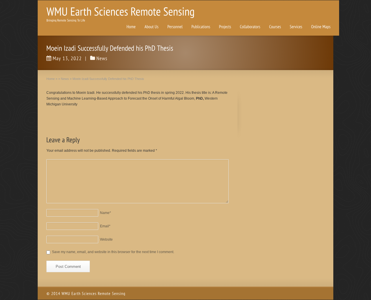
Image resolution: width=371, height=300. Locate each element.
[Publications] (200, 27)
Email (105, 226)
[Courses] (275, 27)
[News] (102, 58)
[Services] (296, 27)
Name (105, 213)
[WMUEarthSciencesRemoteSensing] (120, 11)
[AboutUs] (151, 27)
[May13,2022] (64, 58)
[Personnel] (175, 27)
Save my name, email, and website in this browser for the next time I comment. (113, 252)
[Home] (131, 27)
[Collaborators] (250, 27)
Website (106, 239)
